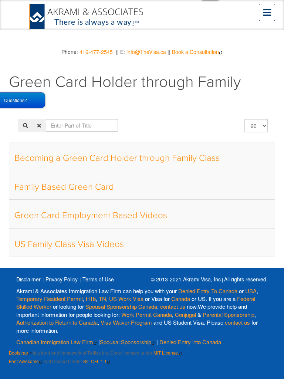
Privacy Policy (61, 279)
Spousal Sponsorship (125, 342)
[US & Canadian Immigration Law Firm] (87, 17)
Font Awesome (24, 361)
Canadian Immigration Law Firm (54, 342)
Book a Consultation (195, 51)
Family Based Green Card (64, 187)
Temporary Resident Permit (49, 298)
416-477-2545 (96, 51)
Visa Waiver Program (126, 322)
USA (251, 291)
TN (102, 298)
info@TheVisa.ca (146, 51)
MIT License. (166, 352)
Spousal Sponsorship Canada (121, 306)
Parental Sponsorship (228, 314)
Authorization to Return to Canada (57, 322)
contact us (172, 306)
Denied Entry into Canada (190, 342)
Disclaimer (28, 279)
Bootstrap (18, 352)
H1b (91, 298)
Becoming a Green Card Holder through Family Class (117, 158)
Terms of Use (98, 279)
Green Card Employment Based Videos (90, 215)
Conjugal (186, 314)
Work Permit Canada (146, 314)
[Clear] (39, 125)
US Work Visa (126, 298)
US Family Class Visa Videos (69, 244)
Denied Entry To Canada (207, 291)
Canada (180, 298)
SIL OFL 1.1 (95, 361)
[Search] (25, 125)
